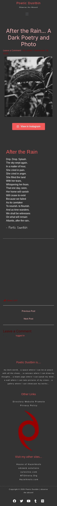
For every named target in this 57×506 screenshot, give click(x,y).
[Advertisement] (28, 269)
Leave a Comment (12, 50)
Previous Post (28, 311)
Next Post (28, 318)
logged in (20, 335)
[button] (26, 14)
